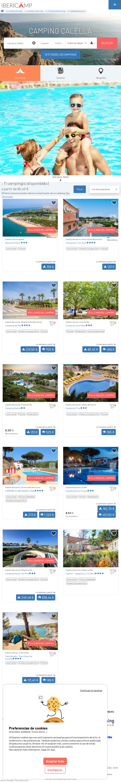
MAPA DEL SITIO (110, 767)
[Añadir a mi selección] (54, 203)
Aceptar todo (55, 761)
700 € (50, 349)
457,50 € (108, 515)
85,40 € (93, 349)
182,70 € (109, 509)
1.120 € (49, 515)
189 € (50, 680)
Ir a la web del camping (41, 230)
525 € (50, 432)
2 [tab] (25, 232)
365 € (111, 432)
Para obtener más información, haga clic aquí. (32, 749)
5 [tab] (100, 563)
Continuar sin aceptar (91, 690)
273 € (32, 515)
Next (52, 220)
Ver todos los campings (60, 54)
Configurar (55, 770)
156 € (50, 267)
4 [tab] (95, 563)
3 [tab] (90, 563)
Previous (8, 220)
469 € (111, 349)
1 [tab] (20, 232)
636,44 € (48, 597)
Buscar (107, 43)
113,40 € (32, 680)
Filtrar (80, 189)
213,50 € (32, 349)
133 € (111, 267)
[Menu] (114, 4)
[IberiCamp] (54, 4)
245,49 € (27, 597)
